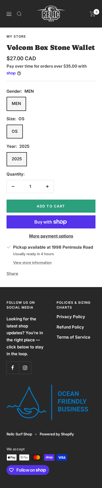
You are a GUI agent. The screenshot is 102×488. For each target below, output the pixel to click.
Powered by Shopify (57, 434)
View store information (32, 262)
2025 (17, 158)
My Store (16, 36)
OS (15, 131)
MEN (16, 103)
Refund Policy (70, 327)
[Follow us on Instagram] (25, 368)
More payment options (51, 236)
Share (12, 273)
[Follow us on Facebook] (13, 368)
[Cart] (92, 14)
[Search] (19, 13)
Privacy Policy (71, 316)
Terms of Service (73, 337)
